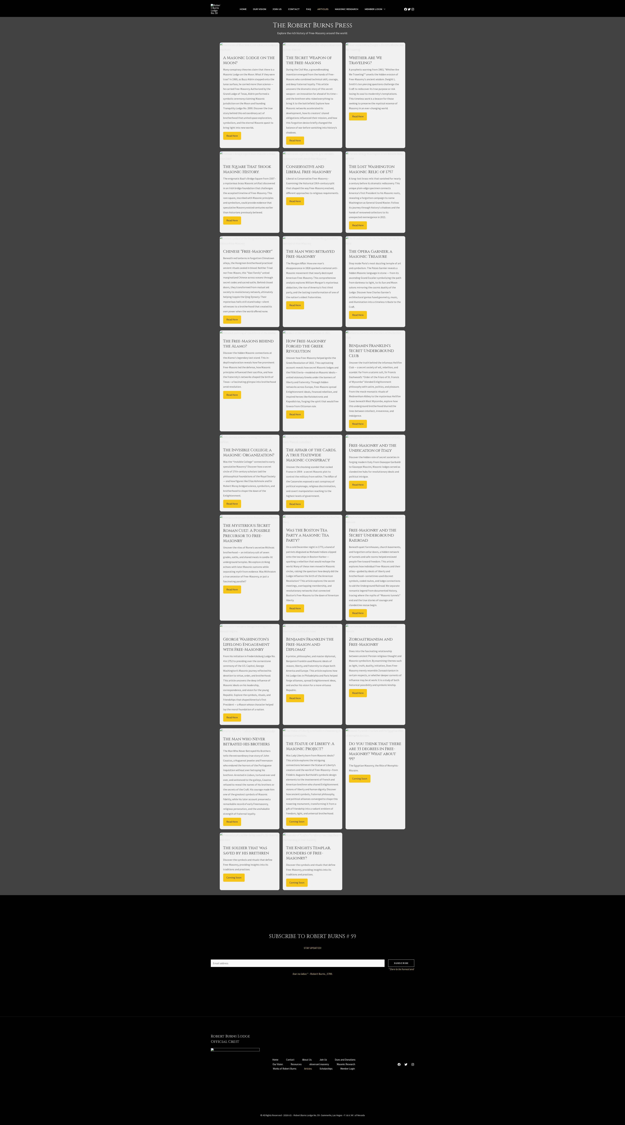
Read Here (232, 135)
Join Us (277, 9)
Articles (322, 9)
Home (243, 9)
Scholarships (326, 1068)
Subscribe (401, 963)
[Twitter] (409, 9)
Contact (294, 9)
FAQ (308, 9)
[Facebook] (405, 9)
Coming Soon (296, 821)
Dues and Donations (345, 1059)
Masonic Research (346, 9)
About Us (307, 1059)
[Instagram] (412, 9)
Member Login (373, 9)
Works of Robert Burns (284, 1068)
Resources (296, 1064)
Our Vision (259, 9)
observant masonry (319, 1064)
